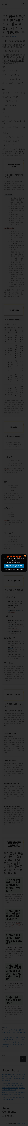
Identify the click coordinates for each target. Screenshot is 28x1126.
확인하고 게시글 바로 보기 (14, 566)
